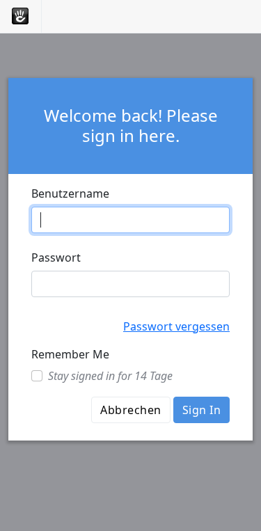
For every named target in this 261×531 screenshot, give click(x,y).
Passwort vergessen (176, 326)
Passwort (56, 257)
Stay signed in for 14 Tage (110, 375)
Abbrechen (130, 410)
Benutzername (70, 193)
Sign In (201, 410)
